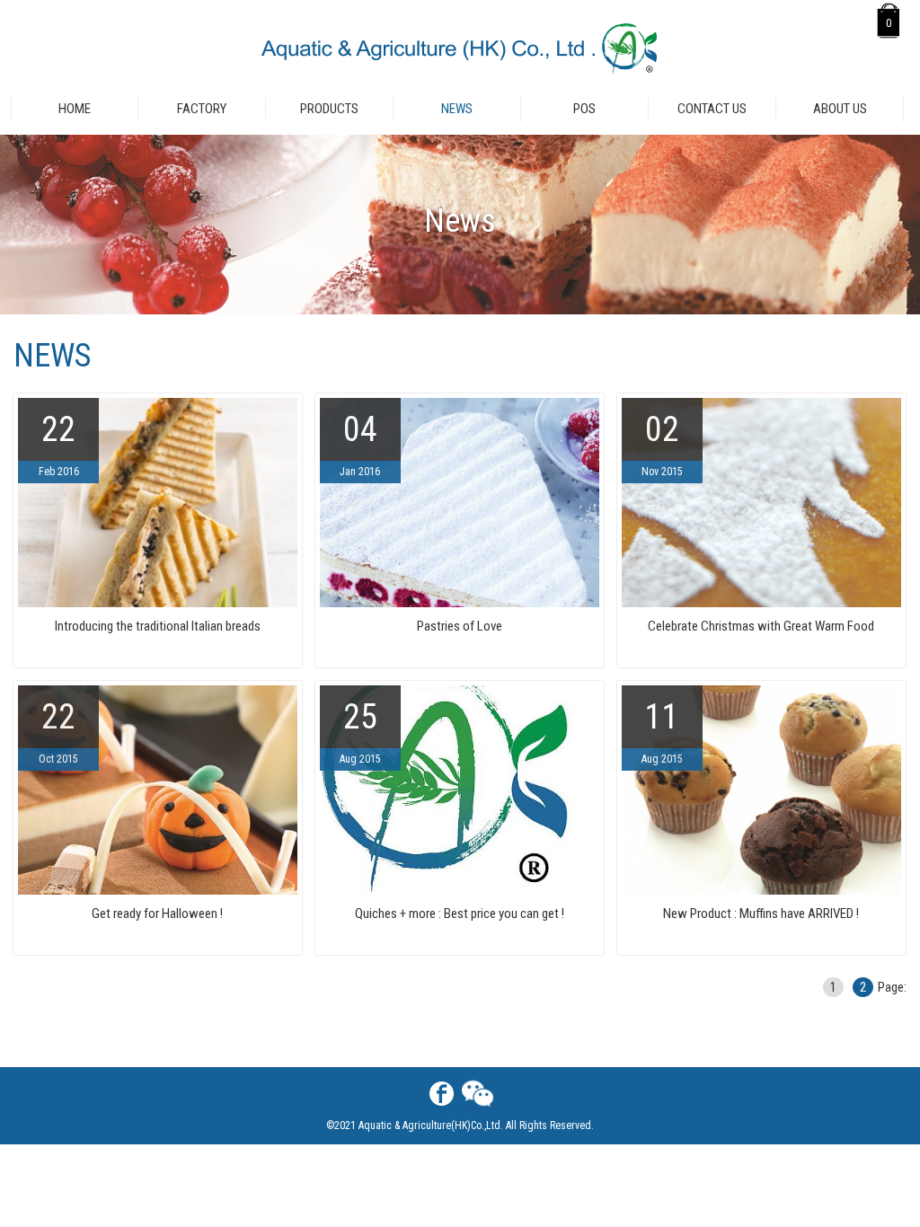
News (457, 109)
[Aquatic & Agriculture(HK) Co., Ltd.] (460, 48)
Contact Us (712, 109)
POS (584, 109)
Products (329, 109)
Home (74, 109)
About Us (840, 109)
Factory (201, 109)
